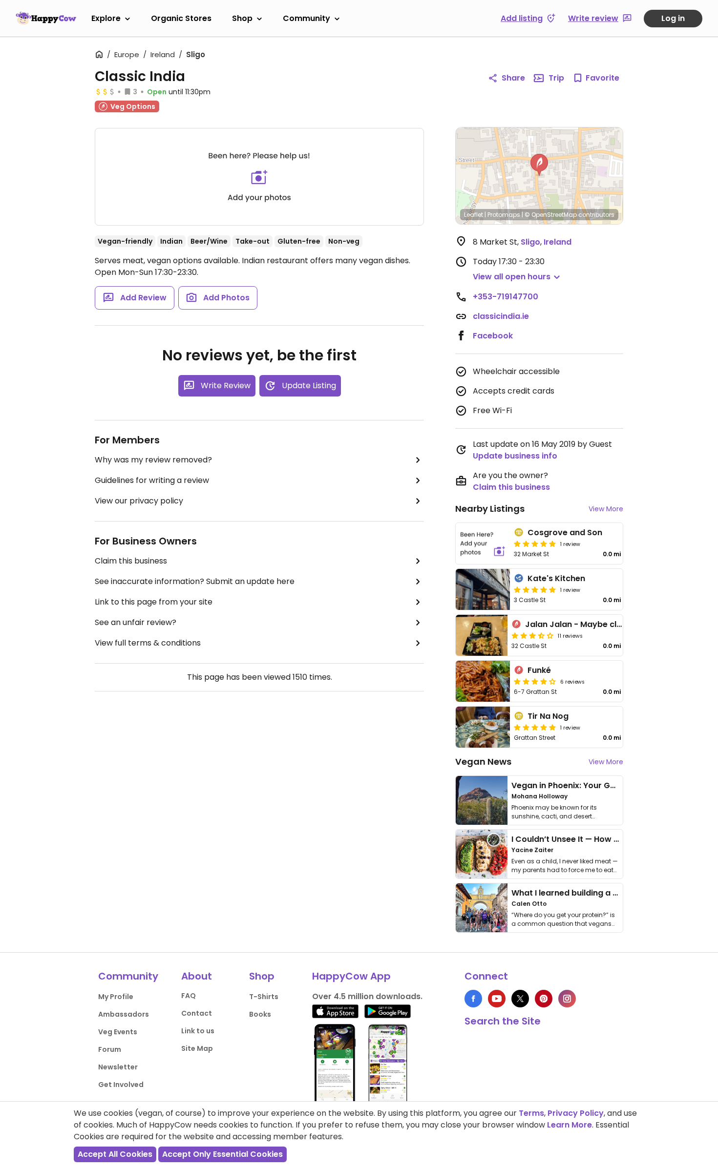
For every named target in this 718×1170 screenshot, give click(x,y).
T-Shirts (263, 997)
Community (306, 18)
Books (260, 1014)
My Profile (115, 997)
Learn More (569, 1124)
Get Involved (121, 1084)
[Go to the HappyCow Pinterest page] (543, 998)
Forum (109, 1049)
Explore (106, 18)
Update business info (515, 455)
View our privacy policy (139, 500)
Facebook (493, 335)
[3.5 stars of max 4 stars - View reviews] (532, 635)
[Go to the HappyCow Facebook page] (473, 998)
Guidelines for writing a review (152, 480)
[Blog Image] (481, 800)
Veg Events (117, 1032)
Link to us (197, 1031)
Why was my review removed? (153, 459)
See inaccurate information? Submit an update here (195, 581)
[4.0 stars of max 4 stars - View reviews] (535, 681)
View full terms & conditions (148, 642)
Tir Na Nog (548, 716)
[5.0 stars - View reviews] (535, 543)
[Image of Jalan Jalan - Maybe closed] (481, 635)
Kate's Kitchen (556, 578)
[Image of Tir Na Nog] (483, 727)
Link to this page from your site (153, 601)
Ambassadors (123, 1014)
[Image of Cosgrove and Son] (483, 543)
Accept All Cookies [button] (115, 1154)
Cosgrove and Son (565, 532)
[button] (539, 165)
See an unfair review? (135, 622)
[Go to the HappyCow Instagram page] (567, 998)
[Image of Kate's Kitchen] (483, 589)
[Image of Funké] (483, 681)
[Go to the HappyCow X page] (520, 998)
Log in (673, 18)
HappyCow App (351, 976)
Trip (556, 78)
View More (606, 509)
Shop (242, 18)
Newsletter (118, 1067)
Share (513, 78)
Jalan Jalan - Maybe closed (580, 624)
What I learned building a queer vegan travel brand (613, 892)
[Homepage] (46, 18)
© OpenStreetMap (551, 214)
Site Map (197, 1048)
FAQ (188, 996)
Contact (196, 1013)
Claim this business (131, 560)
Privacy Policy (576, 1113)
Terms (531, 1113)
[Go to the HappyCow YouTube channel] (497, 998)
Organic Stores (181, 18)
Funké (539, 670)
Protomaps (503, 214)
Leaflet (473, 214)
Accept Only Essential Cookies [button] (222, 1154)
